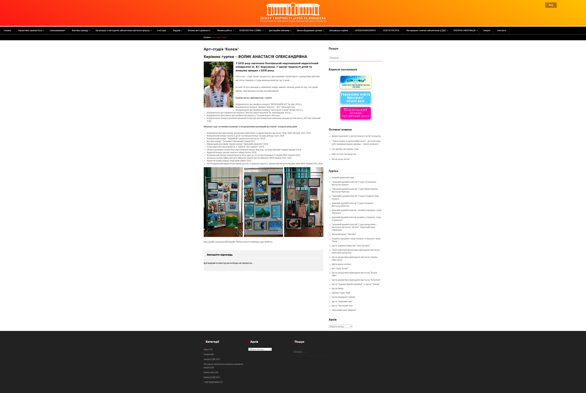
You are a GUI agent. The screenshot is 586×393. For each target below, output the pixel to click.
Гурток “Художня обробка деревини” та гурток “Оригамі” (356, 284)
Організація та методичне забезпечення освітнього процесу (123, 30)
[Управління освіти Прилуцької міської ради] (355, 97)
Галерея (486, 30)
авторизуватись (245, 263)
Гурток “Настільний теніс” (342, 305)
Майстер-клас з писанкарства (344, 154)
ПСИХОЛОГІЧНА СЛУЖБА (250, 30)
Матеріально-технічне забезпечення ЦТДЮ (426, 30)
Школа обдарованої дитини (309, 30)
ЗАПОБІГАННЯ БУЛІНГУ (365, 30)
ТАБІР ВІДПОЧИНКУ (212, 382)
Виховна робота (224, 30)
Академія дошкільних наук (343, 177)
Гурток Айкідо (338, 288)
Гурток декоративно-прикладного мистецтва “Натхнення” (356, 280)
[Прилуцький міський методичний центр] (355, 113)
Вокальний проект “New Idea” (344, 234)
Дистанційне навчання (279, 30)
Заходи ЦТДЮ (209, 359)
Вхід (551, 4)
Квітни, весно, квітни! (341, 159)
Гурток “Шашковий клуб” (342, 301)
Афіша (206, 349)
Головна (7, 30)
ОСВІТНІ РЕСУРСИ (391, 30)
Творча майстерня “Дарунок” (344, 310)
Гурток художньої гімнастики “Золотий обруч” (351, 245)
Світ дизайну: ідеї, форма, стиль (345, 149)
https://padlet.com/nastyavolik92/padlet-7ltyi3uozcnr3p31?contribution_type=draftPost (238, 242)
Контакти (501, 30)
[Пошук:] (355, 57)
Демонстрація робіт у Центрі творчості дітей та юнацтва (356, 136)
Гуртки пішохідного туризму (343, 297)
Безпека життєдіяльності (199, 30)
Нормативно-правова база (30, 30)
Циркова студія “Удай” (341, 293)
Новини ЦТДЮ (209, 377)
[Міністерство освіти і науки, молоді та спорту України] (355, 82)
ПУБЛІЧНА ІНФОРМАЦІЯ (464, 30)
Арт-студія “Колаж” (340, 268)
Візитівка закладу (80, 30)
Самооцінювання (57, 30)
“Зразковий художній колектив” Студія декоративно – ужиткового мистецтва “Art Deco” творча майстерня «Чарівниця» (354, 227)
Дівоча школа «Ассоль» (341, 264)
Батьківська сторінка (338, 30)
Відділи (176, 30)
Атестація (161, 30)
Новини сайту (209, 372)
